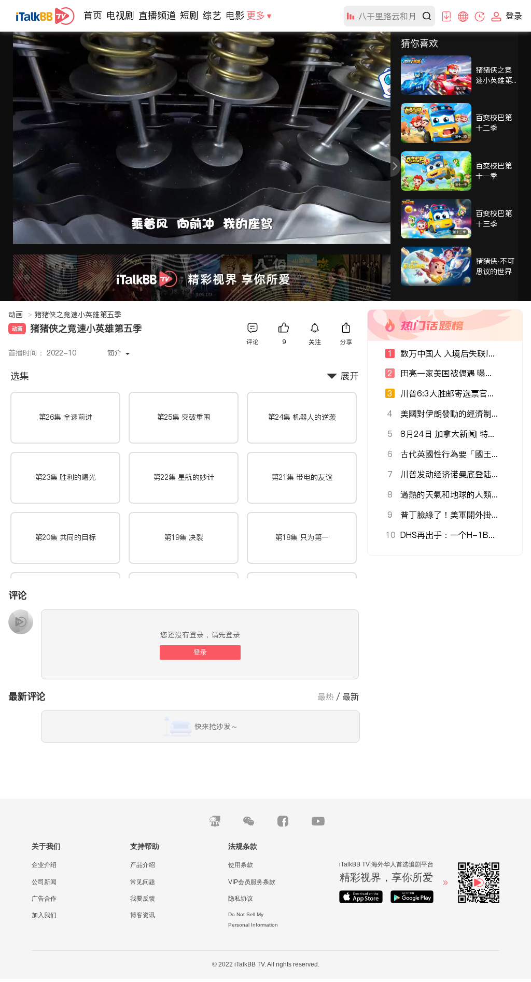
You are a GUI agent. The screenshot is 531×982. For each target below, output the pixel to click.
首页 (92, 15)
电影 (235, 15)
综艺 (212, 15)
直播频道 (157, 15)
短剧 (189, 15)
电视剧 (120, 15)
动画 (20, 314)
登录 (200, 652)
